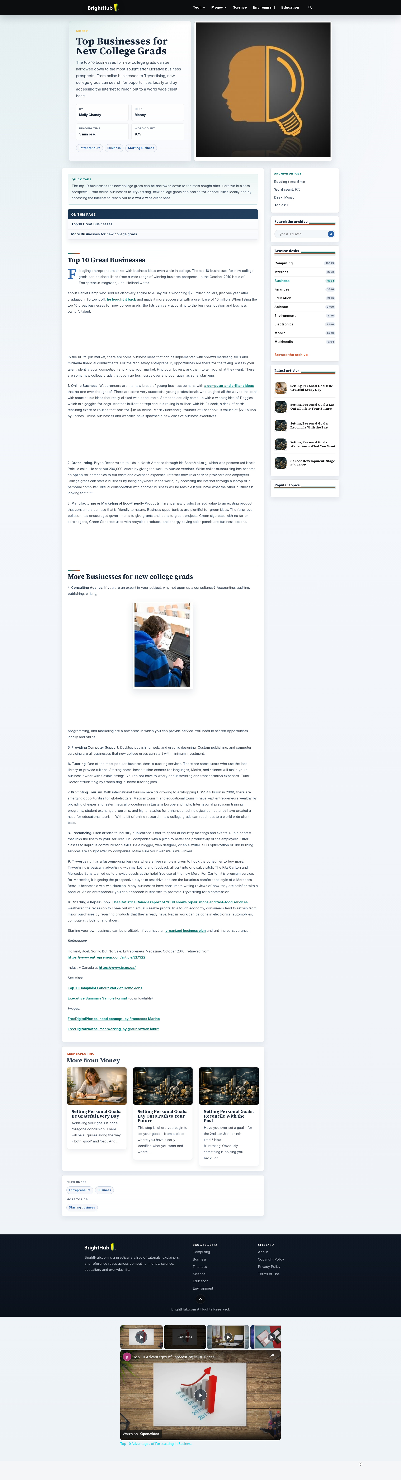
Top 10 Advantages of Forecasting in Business (173, 1356)
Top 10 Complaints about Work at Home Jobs (105, 988)
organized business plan (185, 930)
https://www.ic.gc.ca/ (117, 967)
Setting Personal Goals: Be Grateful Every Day (97, 1114)
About (263, 1252)
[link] (127, 1357)
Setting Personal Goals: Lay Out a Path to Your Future (163, 1116)
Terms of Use (269, 1274)
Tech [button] (197, 7)
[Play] (228, 1337)
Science (240, 7)
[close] (202, 1464)
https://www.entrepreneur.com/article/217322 (106, 957)
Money (82, 31)
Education (290, 7)
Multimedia (304, 342)
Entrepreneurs (89, 148)
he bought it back (121, 299)
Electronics (304, 324)
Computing (304, 263)
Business (114, 148)
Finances (304, 289)
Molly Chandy (90, 115)
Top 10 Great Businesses (91, 224)
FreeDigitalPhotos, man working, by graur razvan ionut (113, 1029)
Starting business (141, 148)
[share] (272, 1355)
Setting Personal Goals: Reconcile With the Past (229, 1116)
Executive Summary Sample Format (97, 998)
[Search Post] (331, 234)
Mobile (304, 333)
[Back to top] (200, 1299)
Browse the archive (291, 355)
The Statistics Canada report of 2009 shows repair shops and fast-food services (180, 902)
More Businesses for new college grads (104, 234)
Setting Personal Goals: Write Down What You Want (312, 444)
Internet (304, 272)
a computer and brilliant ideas (229, 386)
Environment (264, 7)
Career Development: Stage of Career (312, 463)
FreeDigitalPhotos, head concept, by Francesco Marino (114, 1019)
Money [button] (217, 7)
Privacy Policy (269, 1267)
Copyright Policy (271, 1259)
